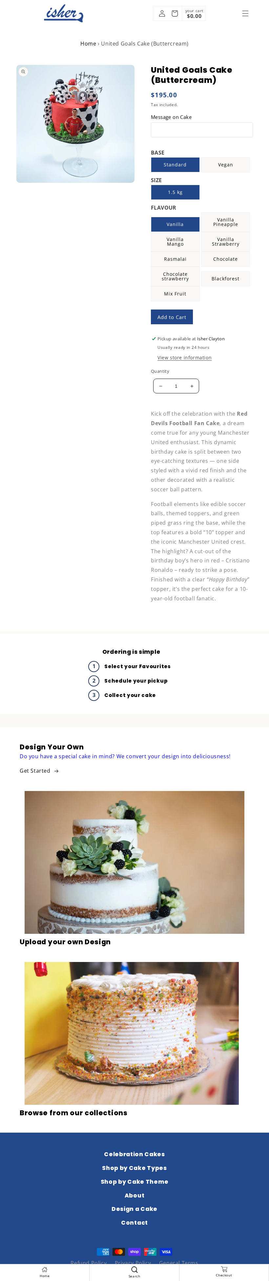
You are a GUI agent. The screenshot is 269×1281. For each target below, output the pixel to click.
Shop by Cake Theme (134, 1182)
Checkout (224, 1275)
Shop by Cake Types (134, 1168)
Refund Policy (89, 1263)
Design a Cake (134, 1209)
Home (88, 43)
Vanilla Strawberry (225, 241)
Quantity (160, 371)
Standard (175, 164)
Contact (134, 1223)
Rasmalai (175, 259)
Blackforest (225, 278)
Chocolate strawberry (175, 276)
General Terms (178, 1263)
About (134, 1195)
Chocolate (225, 259)
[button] (245, 13)
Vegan (225, 164)
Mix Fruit (175, 294)
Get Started (35, 770)
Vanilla (175, 224)
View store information (184, 357)
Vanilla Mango (175, 241)
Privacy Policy (133, 1263)
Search (134, 1276)
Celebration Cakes (134, 1154)
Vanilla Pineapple (225, 222)
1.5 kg (175, 192)
